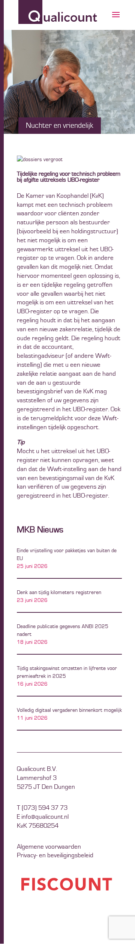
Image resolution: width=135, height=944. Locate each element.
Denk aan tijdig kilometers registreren (59, 593)
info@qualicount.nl (45, 817)
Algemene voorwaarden (49, 847)
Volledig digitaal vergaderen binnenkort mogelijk (69, 710)
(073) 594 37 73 (45, 808)
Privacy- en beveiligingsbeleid (55, 855)
